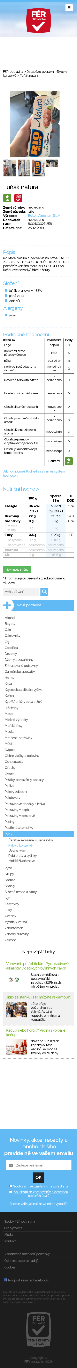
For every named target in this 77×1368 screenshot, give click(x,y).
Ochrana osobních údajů (21, 1261)
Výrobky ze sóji (16, 922)
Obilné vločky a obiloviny (22, 756)
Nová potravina (29, 605)
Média (8, 1234)
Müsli (8, 744)
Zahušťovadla (14, 928)
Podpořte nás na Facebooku (28, 1280)
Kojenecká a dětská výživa (23, 690)
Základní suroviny (17, 934)
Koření (9, 695)
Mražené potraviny (18, 738)
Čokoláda (11, 648)
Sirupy (9, 874)
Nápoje (10, 750)
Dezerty (11, 654)
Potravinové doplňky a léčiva (25, 804)
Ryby (8, 834)
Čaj (7, 642)
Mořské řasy (13, 725)
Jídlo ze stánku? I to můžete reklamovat (38, 997)
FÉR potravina (13, 71)
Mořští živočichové (21, 861)
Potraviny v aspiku (18, 810)
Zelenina (10, 940)
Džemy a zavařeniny (19, 659)
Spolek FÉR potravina (19, 1221)
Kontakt (10, 1241)
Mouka (9, 731)
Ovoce (9, 774)
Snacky (10, 886)
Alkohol (10, 618)
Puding (9, 822)
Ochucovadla (14, 761)
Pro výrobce (13, 1228)
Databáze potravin (40, 71)
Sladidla (10, 880)
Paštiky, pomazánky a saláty (24, 780)
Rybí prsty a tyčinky (22, 855)
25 (7, 200)
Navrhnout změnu (17, 569)
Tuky (8, 910)
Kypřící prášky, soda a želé (23, 701)
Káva (8, 684)
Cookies (9, 1267)
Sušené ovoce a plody (21, 892)
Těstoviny (12, 904)
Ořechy (10, 767)
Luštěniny (11, 708)
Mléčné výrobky (16, 720)
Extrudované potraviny (21, 665)
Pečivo (9, 786)
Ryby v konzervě (20, 845)
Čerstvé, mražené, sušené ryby (30, 840)
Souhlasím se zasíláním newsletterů (40, 1186)
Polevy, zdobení (16, 791)
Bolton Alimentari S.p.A (44, 215)
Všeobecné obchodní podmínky (27, 1254)
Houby (9, 678)
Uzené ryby (16, 850)
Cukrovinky (12, 635)
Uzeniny (10, 916)
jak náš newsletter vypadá (47, 1204)
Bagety (10, 624)
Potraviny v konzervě (20, 816)
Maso (9, 714)
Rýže (8, 868)
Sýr (7, 898)
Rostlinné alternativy (19, 827)
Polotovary (12, 797)
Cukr (8, 629)
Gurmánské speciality (20, 671)
